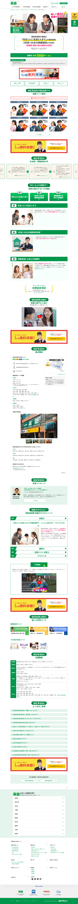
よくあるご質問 (55, 3)
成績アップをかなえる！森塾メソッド (38, 848)
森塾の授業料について (35, 850)
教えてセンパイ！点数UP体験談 (17, 862)
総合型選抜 (33, 394)
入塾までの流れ (53, 848)
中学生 (17, 359)
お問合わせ (64, 3)
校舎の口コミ (46, 83)
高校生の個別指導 (37, 6)
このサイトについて (34, 900)
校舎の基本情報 (32, 83)
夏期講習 (32, 871)
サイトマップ (12, 900)
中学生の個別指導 (26, 6)
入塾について (54, 6)
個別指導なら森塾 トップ (16, 841)
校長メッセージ (61, 83)
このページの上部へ (67, 895)
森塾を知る (45, 6)
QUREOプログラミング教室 (17, 854)
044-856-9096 (19, 371)
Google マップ (21, 175)
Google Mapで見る (61, 374)
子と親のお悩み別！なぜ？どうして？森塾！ (39, 852)
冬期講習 (32, 873)
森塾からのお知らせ (54, 860)
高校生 (20, 359)
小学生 (14, 359)
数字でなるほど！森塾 (35, 854)
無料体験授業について (55, 850)
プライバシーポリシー (26, 900)
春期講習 (32, 869)
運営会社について (18, 900)
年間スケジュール (53, 867)
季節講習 (32, 867)
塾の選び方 (53, 847)
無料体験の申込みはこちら (18, 468)
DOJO (24, 359)
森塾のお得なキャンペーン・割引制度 (57, 852)
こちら (27, 681)
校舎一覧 (63, 6)
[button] (50, 171)
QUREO (27, 359)
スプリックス (37, 49)
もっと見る (35, 500)
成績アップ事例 (17, 83)
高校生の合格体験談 (15, 863)
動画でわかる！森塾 (34, 856)
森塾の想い (33, 847)
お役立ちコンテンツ (15, 867)
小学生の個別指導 (16, 6)
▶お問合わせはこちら (39, 268)
